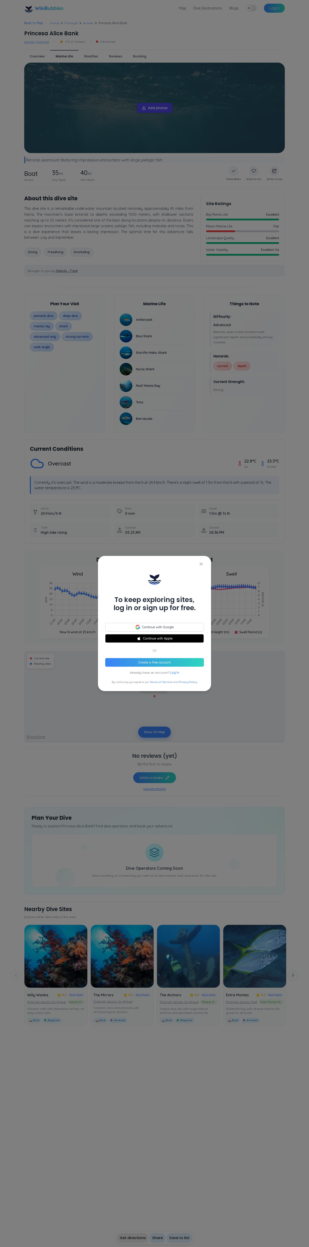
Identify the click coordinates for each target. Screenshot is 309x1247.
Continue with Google (158, 627)
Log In (174, 673)
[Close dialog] (201, 564)
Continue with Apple (158, 638)
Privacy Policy (188, 682)
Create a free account (154, 662)
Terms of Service (161, 682)
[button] (154, 623)
